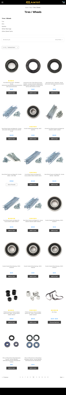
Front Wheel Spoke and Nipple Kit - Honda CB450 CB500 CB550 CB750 (33, 175)
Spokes (4, 26)
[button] (33, 39)
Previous (5, 377)
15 (47, 377)
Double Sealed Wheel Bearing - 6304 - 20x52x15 (12, 267)
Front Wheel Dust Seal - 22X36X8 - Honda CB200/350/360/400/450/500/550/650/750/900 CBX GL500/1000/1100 (11, 84)
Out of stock (11, 184)
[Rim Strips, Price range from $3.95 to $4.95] (54, 295)
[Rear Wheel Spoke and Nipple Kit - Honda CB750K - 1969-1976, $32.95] (54, 158)
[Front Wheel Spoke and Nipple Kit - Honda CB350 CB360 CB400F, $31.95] (11, 203)
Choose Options (54, 322)
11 (36, 377)
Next (61, 377)
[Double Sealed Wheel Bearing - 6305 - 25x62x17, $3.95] (54, 203)
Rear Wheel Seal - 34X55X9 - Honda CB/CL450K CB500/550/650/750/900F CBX (54, 84)
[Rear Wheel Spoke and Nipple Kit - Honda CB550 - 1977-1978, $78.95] (11, 158)
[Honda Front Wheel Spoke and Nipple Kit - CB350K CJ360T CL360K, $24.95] (54, 112)
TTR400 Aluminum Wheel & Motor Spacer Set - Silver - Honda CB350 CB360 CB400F (33, 313)
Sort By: (5, 47)
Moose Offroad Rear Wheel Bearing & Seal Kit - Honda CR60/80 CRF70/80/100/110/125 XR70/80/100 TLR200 (11, 360)
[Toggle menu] (2, 2)
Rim (3, 24)
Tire (3, 21)
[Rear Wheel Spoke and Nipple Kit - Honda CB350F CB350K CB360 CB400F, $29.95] (33, 203)
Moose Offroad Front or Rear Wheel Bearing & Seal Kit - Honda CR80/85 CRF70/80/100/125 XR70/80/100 (33, 359)
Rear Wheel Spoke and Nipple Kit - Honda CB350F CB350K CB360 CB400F (33, 221)
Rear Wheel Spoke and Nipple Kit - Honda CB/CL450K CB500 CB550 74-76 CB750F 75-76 (11, 130)
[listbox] (13, 47)
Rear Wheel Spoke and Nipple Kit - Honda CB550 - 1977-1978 (11, 175)
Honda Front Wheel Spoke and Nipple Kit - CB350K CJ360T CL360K (54, 129)
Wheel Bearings (6, 29)
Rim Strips (54, 312)
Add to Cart (11, 93)
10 (33, 377)
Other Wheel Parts (7, 31)
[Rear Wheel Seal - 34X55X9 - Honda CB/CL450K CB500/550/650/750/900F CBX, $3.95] (54, 66)
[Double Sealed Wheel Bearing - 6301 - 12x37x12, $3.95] (33, 112)
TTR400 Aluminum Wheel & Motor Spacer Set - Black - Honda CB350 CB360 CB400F (11, 313)
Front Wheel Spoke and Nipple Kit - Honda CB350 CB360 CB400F (11, 221)
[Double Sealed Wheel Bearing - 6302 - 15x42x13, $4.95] (54, 249)
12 (39, 377)
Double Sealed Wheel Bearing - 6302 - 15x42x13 (54, 267)
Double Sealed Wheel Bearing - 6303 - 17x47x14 (33, 267)
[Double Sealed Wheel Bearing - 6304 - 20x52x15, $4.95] (11, 249)
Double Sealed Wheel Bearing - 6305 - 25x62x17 (54, 221)
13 (42, 377)
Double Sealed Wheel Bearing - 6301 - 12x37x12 (33, 129)
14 (45, 377)
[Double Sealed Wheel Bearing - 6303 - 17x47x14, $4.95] (33, 249)
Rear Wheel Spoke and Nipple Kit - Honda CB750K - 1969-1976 (54, 175)
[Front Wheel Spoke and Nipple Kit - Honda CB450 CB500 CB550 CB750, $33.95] (33, 158)
